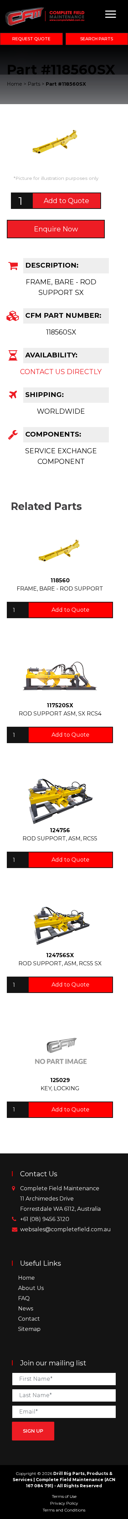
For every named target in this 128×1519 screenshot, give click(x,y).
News (25, 1308)
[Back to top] (121, 1512)
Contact (29, 1319)
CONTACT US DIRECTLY (61, 372)
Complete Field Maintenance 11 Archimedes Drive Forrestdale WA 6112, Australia (60, 1198)
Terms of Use (64, 1496)
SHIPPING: (43, 395)
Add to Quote (66, 201)
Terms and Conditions (64, 1510)
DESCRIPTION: (51, 265)
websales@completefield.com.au (65, 1229)
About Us (31, 1288)
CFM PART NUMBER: (62, 315)
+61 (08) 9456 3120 (44, 1219)
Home (26, 1278)
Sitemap (29, 1329)
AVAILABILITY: (50, 355)
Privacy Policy (64, 1503)
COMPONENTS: (52, 434)
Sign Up (33, 1431)
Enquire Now (56, 229)
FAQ (24, 1298)
